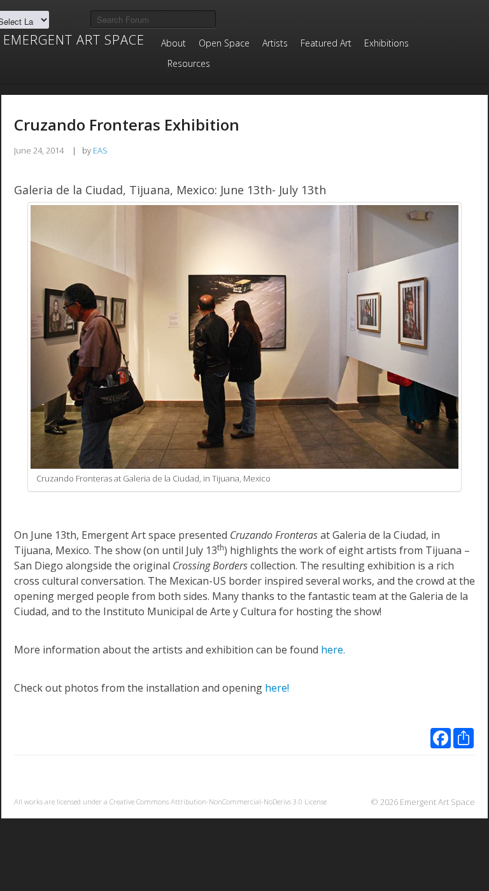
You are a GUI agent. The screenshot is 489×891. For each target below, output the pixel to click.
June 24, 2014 (39, 150)
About (173, 43)
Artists (275, 43)
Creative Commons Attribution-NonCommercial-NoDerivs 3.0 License (218, 801)
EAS (100, 150)
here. (333, 650)
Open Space (224, 43)
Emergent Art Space (74, 40)
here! (278, 688)
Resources (188, 63)
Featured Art (326, 43)
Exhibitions (386, 43)
